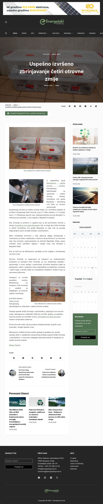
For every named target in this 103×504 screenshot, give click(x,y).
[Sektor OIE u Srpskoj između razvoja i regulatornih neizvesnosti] (85, 166)
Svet (32, 33)
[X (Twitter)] (75, 106)
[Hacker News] (85, 106)
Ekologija (56, 33)
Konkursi (92, 33)
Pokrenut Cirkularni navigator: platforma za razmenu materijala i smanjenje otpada (37, 414)
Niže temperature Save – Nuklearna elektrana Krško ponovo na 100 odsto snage (56, 414)
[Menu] (6, 22)
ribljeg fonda (14, 301)
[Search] (6, 33)
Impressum (74, 466)
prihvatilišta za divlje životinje (49, 317)
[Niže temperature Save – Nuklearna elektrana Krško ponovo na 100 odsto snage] (56, 401)
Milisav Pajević (14, 345)
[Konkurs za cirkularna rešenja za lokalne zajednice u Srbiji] (85, 136)
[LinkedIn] (80, 106)
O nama (73, 458)
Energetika (42, 33)
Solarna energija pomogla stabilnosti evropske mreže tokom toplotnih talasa (85, 209)
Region (24, 33)
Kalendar (73, 469)
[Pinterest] (32, 358)
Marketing (74, 461)
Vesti (58, 54)
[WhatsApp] (96, 106)
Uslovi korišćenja (76, 463)
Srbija (15, 33)
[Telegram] (91, 106)
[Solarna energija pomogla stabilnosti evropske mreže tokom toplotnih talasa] (85, 195)
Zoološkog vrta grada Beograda (27, 225)
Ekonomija (67, 33)
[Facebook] (70, 106)
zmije (39, 212)
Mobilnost (81, 33)
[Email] (60, 358)
